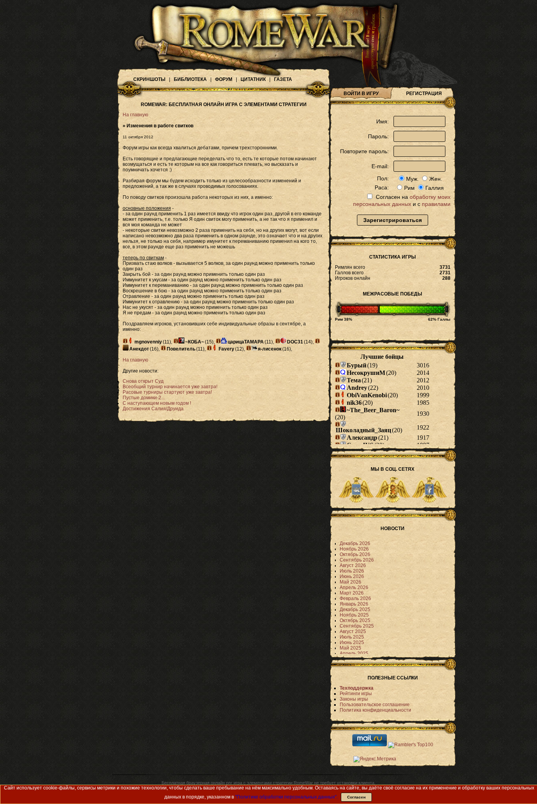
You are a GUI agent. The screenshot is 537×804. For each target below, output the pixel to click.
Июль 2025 (352, 637)
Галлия (434, 188)
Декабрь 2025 (355, 609)
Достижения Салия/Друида (153, 408)
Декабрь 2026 (355, 543)
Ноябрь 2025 (354, 615)
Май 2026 (350, 582)
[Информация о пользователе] (125, 340)
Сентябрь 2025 (357, 626)
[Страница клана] (131, 340)
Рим (409, 188)
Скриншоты (149, 79)
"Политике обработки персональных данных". (286, 797)
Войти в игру (361, 93)
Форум (223, 79)
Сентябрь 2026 (357, 560)
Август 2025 (353, 631)
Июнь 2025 (352, 642)
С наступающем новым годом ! (157, 403)
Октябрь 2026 (355, 554)
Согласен (356, 797)
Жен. (435, 179)
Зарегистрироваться (392, 220)
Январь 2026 (354, 604)
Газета (283, 79)
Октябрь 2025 (355, 620)
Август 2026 (353, 565)
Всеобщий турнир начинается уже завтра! (170, 386)
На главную (135, 114)
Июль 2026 (352, 571)
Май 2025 (350, 648)
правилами (436, 204)
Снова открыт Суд (143, 381)
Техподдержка (356, 688)
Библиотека (190, 79)
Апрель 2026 (354, 587)
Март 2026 (352, 593)
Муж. (412, 179)
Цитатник (253, 79)
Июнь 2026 (352, 576)
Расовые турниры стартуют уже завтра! (167, 392)
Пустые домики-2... (144, 397)
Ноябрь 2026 (354, 549)
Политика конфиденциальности (375, 710)
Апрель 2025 (354, 653)
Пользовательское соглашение (375, 704)
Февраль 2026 (355, 598)
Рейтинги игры (356, 693)
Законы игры (354, 699)
